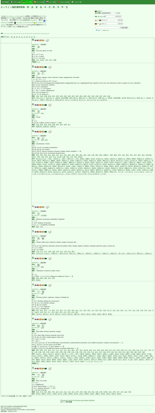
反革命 (58, 98)
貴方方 (88, 314)
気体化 (86, 160)
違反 (37, 96)
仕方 (81, 310)
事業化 (148, 164)
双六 (37, 60)
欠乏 (69, 251)
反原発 (110, 98)
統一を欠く (122, 253)
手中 (53, 350)
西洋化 (130, 166)
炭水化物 (148, 155)
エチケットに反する (71, 100)
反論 (108, 96)
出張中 (143, 357)
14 (25, 33)
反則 (73, 96)
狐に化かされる (41, 159)
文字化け (78, 172)
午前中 (76, 357)
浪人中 (77, 361)
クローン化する (139, 172)
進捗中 (49, 359)
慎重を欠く (97, 253)
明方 (37, 310)
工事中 (146, 356)
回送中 (117, 354)
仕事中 (99, 357)
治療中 (110, 359)
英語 (6, 2)
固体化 (39, 164)
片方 (57, 310)
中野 (108, 352)
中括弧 (133, 354)
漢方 (69, 310)
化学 (46, 140)
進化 (127, 155)
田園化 (41, 170)
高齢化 (139, 162)
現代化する (118, 162)
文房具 (105, 392)
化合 (61, 155)
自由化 (68, 166)
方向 (149, 310)
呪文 (45, 392)
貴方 (45, 310)
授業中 (65, 359)
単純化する (114, 168)
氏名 (49, 278)
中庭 (104, 352)
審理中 (54, 359)
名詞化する (70, 172)
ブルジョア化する (93, 174)
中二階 (130, 359)
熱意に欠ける (131, 253)
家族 (42, 267)
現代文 (76, 394)
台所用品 (44, 215)
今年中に (49, 357)
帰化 (77, 155)
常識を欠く (105, 253)
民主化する (57, 172)
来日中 (54, 361)
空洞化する (58, 162)
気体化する (92, 160)
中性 (43, 352)
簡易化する (121, 159)
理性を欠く (140, 253)
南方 (122, 310)
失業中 (104, 357)
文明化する (145, 170)
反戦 (69, 96)
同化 (46, 157)
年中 (124, 352)
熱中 (120, 352)
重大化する (61, 166)
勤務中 (85, 356)
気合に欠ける (64, 253)
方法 (45, 312)
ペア (38, 62)
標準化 (92, 170)
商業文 (87, 394)
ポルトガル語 (64, 2)
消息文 (92, 394)
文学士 (49, 394)
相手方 (83, 314)
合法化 (45, 164)
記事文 (65, 394)
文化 (71, 157)
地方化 (121, 168)
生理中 (76, 359)
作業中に (82, 357)
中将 (35, 352)
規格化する (65, 160)
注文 (65, 392)
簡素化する (140, 159)
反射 (61, 96)
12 (21, 33)
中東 (76, 352)
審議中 (38, 359)
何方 (118, 310)
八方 (126, 310)
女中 (61, 350)
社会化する (98, 164)
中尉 (90, 350)
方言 (145, 310)
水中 (65, 350)
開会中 (99, 354)
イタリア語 (77, 2)
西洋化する (137, 166)
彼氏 (41, 278)
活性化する (113, 159)
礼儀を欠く (148, 253)
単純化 (107, 168)
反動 (85, 96)
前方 (96, 310)
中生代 (52, 352)
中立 (92, 352)
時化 (119, 155)
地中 (81, 350)
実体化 (41, 166)
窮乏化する (119, 160)
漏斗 (37, 226)
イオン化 (120, 172)
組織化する (51, 168)
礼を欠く (47, 253)
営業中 (94, 354)
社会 (42, 113)
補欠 (73, 251)
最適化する (65, 164)
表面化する (107, 170)
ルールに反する (102, 100)
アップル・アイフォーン (24, 22)
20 (37, 33)
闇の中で (65, 354)
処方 (89, 310)
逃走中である (117, 359)
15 (27, 33)
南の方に (70, 314)
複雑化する (121, 170)
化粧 (89, 155)
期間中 (46, 356)
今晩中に (70, 357)
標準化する (99, 170)
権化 (111, 155)
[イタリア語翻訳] (43, 40)
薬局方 (110, 314)
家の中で (51, 354)
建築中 (110, 356)
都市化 (73, 170)
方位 (133, 310)
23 (44, 33)
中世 (47, 352)
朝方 (41, 310)
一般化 (63, 159)
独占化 (87, 170)
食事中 (149, 357)
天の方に (39, 314)
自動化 (54, 166)
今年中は (43, 357)
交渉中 (135, 356)
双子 (51, 60)
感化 (69, 155)
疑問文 (71, 394)
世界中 (81, 359)
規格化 (58, 160)
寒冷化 (34, 160)
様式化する (99, 172)
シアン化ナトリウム (43, 174)
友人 (69, 124)
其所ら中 (94, 359)
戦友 (45, 124)
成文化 (117, 166)
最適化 (58, 164)
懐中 (41, 350)
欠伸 (37, 251)
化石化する (99, 159)
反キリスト (82, 100)
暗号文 (38, 394)
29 (48, 33)
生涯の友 (46, 126)
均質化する (147, 160)
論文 (126, 392)
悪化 (37, 155)
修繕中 (120, 357)
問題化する (85, 172)
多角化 (80, 168)
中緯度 (82, 354)
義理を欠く (89, 253)
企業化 (72, 160)
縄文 (49, 392)
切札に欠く (72, 253)
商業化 (118, 164)
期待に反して (83, 98)
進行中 (43, 359)
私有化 (105, 164)
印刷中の (88, 354)
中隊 (61, 352)
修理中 (126, 357)
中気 (114, 350)
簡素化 (134, 159)
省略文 (97, 394)
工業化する (132, 162)
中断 (68, 352)
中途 (72, 352)
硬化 (100, 155)
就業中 (110, 357)
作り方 (52, 314)
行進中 (141, 356)
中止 (141, 350)
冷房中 (72, 361)
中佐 (137, 350)
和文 (129, 392)
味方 (57, 312)
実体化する (47, 166)
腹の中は (58, 354)
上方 (92, 310)
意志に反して (50, 98)
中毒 (80, 352)
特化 (42, 157)
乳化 (54, 157)
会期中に (105, 354)
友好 (61, 124)
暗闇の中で (92, 356)
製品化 (111, 166)
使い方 (109, 310)
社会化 (91, 164)
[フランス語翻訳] (38, 40)
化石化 (93, 159)
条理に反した (141, 98)
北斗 (41, 226)
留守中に (66, 361)
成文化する (123, 166)
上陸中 (70, 359)
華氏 (37, 278)
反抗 (53, 96)
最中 (136, 352)
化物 (63, 157)
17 (31, 33)
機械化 (53, 160)
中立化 (148, 168)
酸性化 (86, 164)
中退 (65, 352)
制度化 (106, 166)
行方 (68, 312)
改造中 (122, 354)
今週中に (56, 357)
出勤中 (138, 357)
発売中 (148, 359)
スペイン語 (40, 2)
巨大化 (127, 160)
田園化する (47, 170)
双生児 (42, 60)
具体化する (80, 162)
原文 (37, 392)
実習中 (59, 359)
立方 (72, 312)
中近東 (80, 356)
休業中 (68, 356)
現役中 (125, 356)
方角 (137, 310)
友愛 (53, 124)
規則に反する (73, 98)
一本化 (77, 159)
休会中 (62, 356)
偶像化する (72, 162)
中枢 (39, 352)
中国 (133, 350)
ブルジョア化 (82, 174)
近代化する (39, 162)
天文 (69, 392)
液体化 (82, 159)
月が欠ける (39, 253)
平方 (129, 310)
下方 (65, 310)
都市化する (80, 170)
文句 (122, 392)
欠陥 (49, 251)
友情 (65, 124)
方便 (41, 312)
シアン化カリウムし (57, 174)
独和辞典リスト (29, 20)
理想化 (106, 172)
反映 (41, 96)
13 (23, 33)
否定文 (108, 394)
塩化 (49, 155)
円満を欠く (54, 253)
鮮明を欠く (114, 253)
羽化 (41, 155)
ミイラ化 (103, 174)
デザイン (52, 386)
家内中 (144, 354)
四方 (85, 310)
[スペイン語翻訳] (41, 40)
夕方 (65, 312)
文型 (81, 392)
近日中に (74, 356)
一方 (49, 310)
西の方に (46, 314)
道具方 (99, 314)
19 (35, 33)
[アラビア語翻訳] (46, 66)
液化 (45, 155)
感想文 (44, 394)
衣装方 (94, 314)
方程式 (36, 312)
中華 (98, 350)
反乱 (104, 96)
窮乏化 (113, 160)
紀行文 (60, 394)
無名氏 (38, 280)
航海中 (130, 356)
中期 (118, 350)
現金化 (92, 162)
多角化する (87, 168)
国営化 (149, 162)
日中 (116, 352)
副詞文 (119, 394)
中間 (106, 350)
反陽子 (42, 100)
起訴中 (57, 356)
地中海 (86, 350)
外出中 (34, 356)
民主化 (50, 172)
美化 (67, 157)
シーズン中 (89, 361)
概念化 (39, 160)
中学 (110, 350)
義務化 (46, 162)
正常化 (92, 166)
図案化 (87, 166)
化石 (65, 155)
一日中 (71, 354)
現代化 (111, 162)
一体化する (56, 159)
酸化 (115, 155)
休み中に (39, 354)
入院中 (135, 359)
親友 (41, 124)
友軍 (57, 124)
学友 (37, 124)
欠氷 (41, 251)
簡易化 (128, 159)
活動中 (138, 354)
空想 (42, 140)
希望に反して (102, 98)
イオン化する (129, 172)
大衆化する (73, 168)
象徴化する (133, 164)
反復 (96, 96)
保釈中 (43, 361)
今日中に (63, 357)
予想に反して (50, 100)
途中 (96, 352)
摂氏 (53, 278)
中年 (84, 352)
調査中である (102, 359)
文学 (77, 392)
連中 (143, 352)
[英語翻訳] (36, 40)
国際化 (34, 164)
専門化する (38, 168)
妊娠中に (142, 359)
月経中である (117, 356)
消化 (123, 155)
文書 (85, 392)
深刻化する (141, 164)
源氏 (45, 278)
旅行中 (59, 361)
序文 (53, 392)
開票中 (128, 354)
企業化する (79, 160)
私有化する (111, 164)
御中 (37, 350)
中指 (112, 352)
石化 (135, 155)
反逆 (49, 96)
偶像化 (65, 162)
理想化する (113, 172)
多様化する (100, 168)
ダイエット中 (98, 361)
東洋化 (54, 170)
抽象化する (128, 168)
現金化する (99, 162)
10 (17, 33)
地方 (104, 310)
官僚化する (148, 159)
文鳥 (96, 392)
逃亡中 (125, 359)
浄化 (131, 155)
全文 (61, 392)
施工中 (93, 357)
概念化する (46, 160)
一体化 (49, 159)
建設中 (104, 356)
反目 (100, 96)
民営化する (43, 172)
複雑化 (128, 170)
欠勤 (53, 251)
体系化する (60, 168)
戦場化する (145, 166)
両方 (76, 312)
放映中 (38, 361)
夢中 (132, 352)
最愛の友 (39, 126)
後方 (73, 310)
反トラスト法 (91, 100)
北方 (53, 312)
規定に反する (93, 98)
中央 (94, 350)
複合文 (114, 394)
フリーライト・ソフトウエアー (15, 16)
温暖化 (87, 159)
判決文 (103, 394)
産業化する (79, 164)
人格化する (80, 166)
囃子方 (105, 314)
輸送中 (49, 361)
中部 (88, 352)
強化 (85, 155)
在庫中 (88, 357)
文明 (114, 392)
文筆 (100, 392)
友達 (49, 124)
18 (33, 33)
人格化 (73, 166)
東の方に (58, 314)
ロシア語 (52, 2)
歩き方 (64, 314)
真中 (128, 352)
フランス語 (17, 2)
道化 (50, 157)
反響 (45, 96)
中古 (129, 350)
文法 (42, 377)
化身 (92, 155)
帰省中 (52, 356)
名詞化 (64, 172)
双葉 (54, 60)
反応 (89, 96)
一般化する (70, 159)
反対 (77, 96)
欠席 (57, 251)
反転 (81, 96)
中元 (126, 350)
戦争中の (87, 359)
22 (42, 33)
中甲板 (149, 354)
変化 (75, 157)
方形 (141, 310)
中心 (145, 350)
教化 (81, 155)
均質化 (140, 160)
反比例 (148, 98)
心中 (57, 350)
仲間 (60, 122)
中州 (100, 352)
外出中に (40, 356)
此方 (77, 310)
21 (40, 33)
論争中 (82, 361)
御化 (53, 155)
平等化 (114, 170)
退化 (139, 155)
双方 (47, 60)
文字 (54, 388)
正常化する (99, 166)
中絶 (57, 352)
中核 (102, 350)
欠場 (65, 251)
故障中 (36, 357)
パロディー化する (71, 174)
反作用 (124, 98)
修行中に (132, 357)
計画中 (99, 356)
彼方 (61, 310)
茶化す (34, 157)
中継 (122, 350)
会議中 (111, 354)
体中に (45, 354)
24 (46, 33)
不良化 (133, 170)
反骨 (57, 96)
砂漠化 (72, 164)
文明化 (139, 170)
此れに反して (40, 98)
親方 (53, 310)
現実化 (106, 162)
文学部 (54, 394)
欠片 (45, 251)
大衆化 (67, 168)
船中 (73, 350)
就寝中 (115, 357)
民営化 (36, 172)
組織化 (45, 168)
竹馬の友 (53, 126)
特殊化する (66, 170)
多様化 (94, 168)
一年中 (76, 354)
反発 (92, 96)
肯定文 (81, 394)
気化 (73, 155)
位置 (42, 293)
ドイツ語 (29, 2)
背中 (69, 350)
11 (19, 33)
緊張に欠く (81, 253)
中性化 (135, 168)
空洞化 (52, 162)
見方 (61, 312)
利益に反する (59, 100)
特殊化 (60, 170)
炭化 (143, 155)
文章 (89, 392)
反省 (65, 96)
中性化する (141, 168)
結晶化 (87, 162)
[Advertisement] (60, 21)
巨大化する (133, 160)
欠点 (61, 251)
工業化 (125, 162)
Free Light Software (15, 408)
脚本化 (99, 160)
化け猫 (59, 157)
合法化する (51, 164)
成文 (57, 392)
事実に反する (131, 98)
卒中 (77, 350)
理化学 (80, 157)
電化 (38, 157)
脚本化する (106, 160)
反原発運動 (117, 98)
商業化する (125, 164)
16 (29, 33)
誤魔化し (106, 155)
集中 (49, 350)
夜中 (139, 352)
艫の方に (77, 314)
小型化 (144, 162)
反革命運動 (64, 98)
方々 (49, 312)
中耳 (149, 350)
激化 (96, 155)
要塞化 (92, 172)
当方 (114, 310)
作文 (41, 392)
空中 (45, 350)
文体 (92, 392)
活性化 (106, 159)
